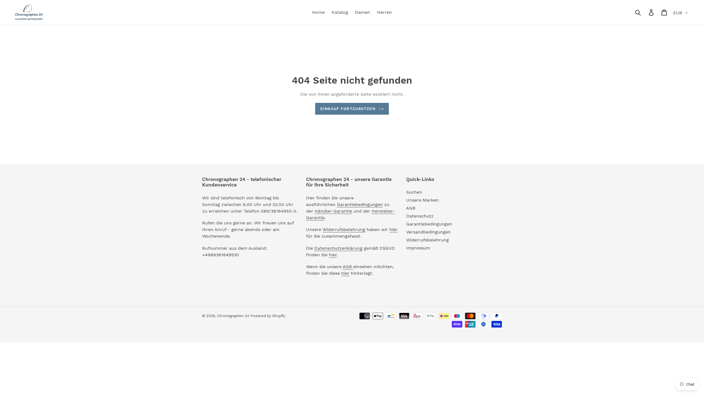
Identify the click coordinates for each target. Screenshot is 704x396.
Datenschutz (420, 216)
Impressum (418, 248)
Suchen (414, 192)
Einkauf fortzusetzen (347, 108)
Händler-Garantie (333, 211)
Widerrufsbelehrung (344, 229)
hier (393, 229)
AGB (348, 266)
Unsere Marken (422, 200)
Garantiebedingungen (360, 204)
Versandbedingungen (428, 232)
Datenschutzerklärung (338, 248)
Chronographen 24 (233, 316)
